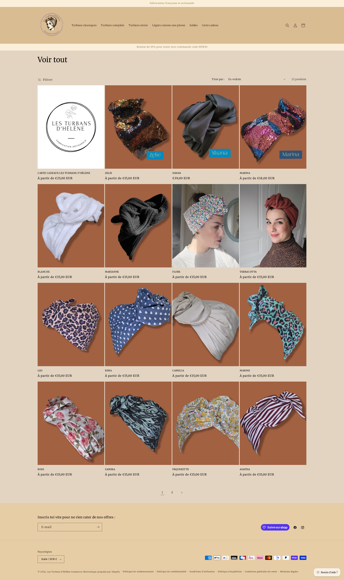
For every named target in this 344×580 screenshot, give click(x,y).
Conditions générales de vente (261, 571)
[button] (287, 25)
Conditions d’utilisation (202, 571)
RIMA (108, 370)
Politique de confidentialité (171, 571)
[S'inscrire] (98, 527)
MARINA (245, 173)
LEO (40, 370)
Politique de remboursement (138, 571)
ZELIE (108, 173)
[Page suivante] (182, 492)
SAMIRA (110, 469)
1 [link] (162, 492)
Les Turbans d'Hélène (59, 572)
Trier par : (218, 79)
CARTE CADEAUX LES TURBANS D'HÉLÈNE (64, 173)
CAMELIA (178, 370)
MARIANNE (112, 271)
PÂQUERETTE (180, 469)
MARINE (245, 370)
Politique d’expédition (230, 571)
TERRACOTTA (248, 271)
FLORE (176, 271)
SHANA (176, 173)
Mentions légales (289, 571)
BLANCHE (44, 271)
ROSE (41, 469)
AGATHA (245, 469)
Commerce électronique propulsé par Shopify (95, 572)
